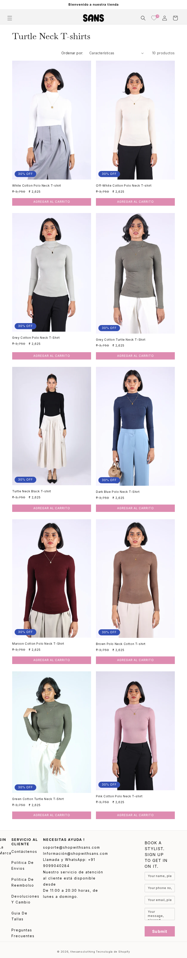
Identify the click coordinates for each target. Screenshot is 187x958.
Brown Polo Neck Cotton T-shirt (121, 644)
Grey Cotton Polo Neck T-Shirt (36, 337)
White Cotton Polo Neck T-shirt (36, 185)
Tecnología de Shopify (113, 951)
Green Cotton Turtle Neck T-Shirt (38, 799)
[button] (9, 18)
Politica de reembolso (22, 882)
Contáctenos (24, 851)
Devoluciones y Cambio (25, 899)
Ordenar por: (72, 53)
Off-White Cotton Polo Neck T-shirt (123, 185)
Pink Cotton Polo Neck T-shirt (119, 796)
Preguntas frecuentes (23, 933)
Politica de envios (22, 865)
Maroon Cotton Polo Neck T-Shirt (38, 643)
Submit (159, 931)
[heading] (160, 854)
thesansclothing (82, 951)
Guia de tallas (19, 916)
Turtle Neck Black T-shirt (31, 491)
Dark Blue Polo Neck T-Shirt (118, 492)
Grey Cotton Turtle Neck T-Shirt (121, 339)
